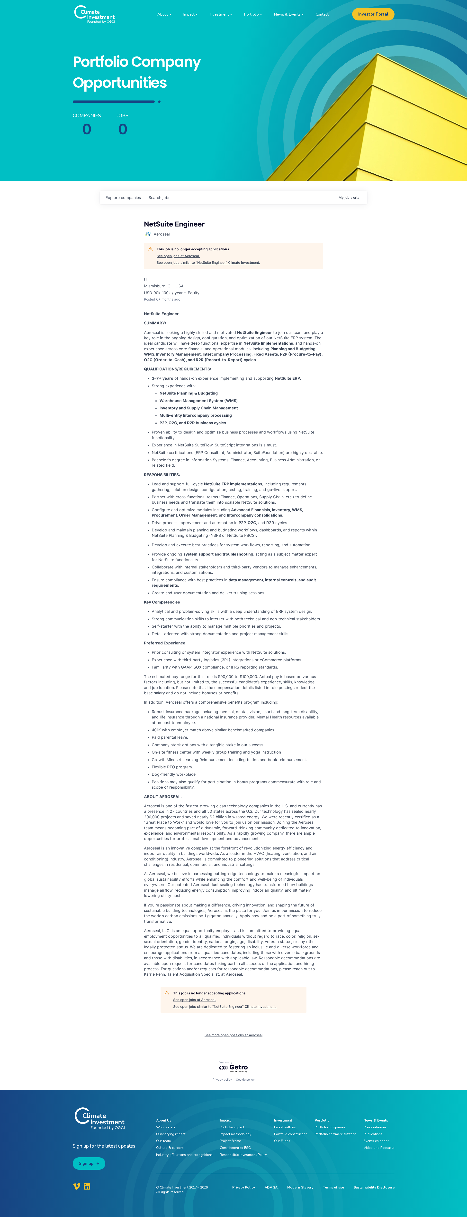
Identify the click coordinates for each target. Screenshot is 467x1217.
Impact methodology (235, 1134)
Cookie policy (245, 1079)
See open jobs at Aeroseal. (178, 256)
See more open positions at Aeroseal (233, 1035)
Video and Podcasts (379, 1147)
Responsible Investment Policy (243, 1154)
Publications (373, 1134)
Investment (283, 1120)
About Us (163, 1120)
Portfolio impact (232, 1127)
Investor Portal (373, 14)
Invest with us (285, 1127)
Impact (225, 1120)
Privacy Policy (243, 1187)
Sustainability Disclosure (374, 1187)
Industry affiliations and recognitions (184, 1154)
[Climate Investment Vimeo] (77, 1186)
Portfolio (322, 1120)
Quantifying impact (170, 1134)
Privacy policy (222, 1079)
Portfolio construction (290, 1134)
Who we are (166, 1127)
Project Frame (230, 1141)
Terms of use (333, 1187)
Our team (163, 1141)
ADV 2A (271, 1187)
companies (123, 197)
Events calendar (376, 1141)
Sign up (86, 1163)
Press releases (375, 1127)
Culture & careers (170, 1147)
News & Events (376, 1120)
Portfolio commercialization (335, 1134)
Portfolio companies (330, 1127)
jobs (159, 197)
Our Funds (282, 1141)
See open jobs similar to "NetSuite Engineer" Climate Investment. (208, 262)
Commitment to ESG (235, 1147)
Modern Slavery (300, 1187)
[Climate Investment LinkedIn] (87, 1186)
